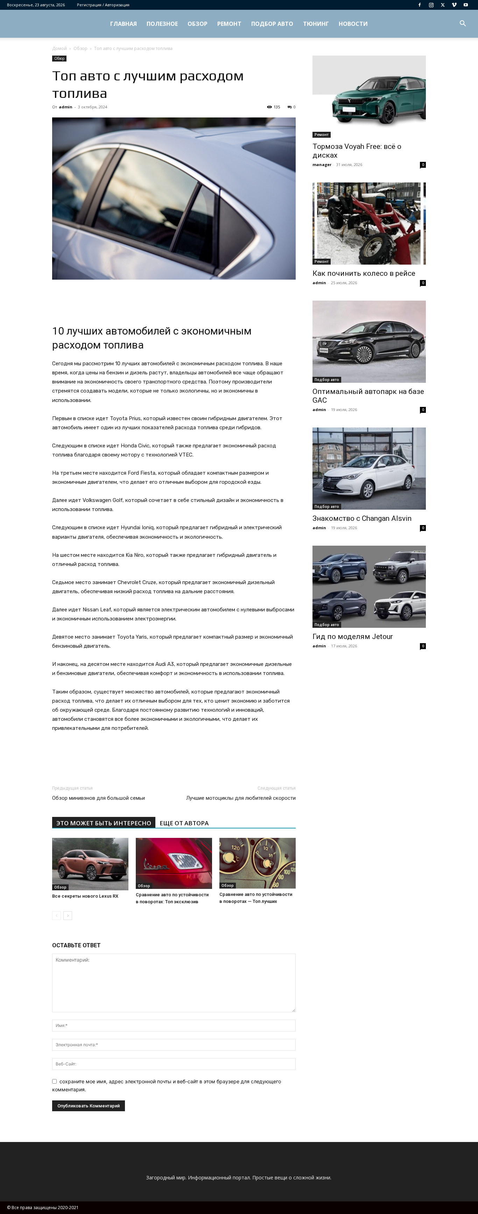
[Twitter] (442, 5)
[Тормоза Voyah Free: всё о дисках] (369, 97)
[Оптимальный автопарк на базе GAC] (369, 342)
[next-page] (67, 915)
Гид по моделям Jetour (352, 636)
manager (321, 164)
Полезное (162, 24)
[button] (462, 24)
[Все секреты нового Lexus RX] (90, 864)
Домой (59, 48)
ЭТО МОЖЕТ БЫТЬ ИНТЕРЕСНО (103, 823)
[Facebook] (419, 5)
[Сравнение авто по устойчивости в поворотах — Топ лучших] (257, 863)
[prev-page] (56, 915)
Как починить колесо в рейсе (363, 273)
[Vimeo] (454, 5)
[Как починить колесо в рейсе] (369, 223)
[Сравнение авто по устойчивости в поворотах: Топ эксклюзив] (174, 863)
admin (65, 106)
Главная (123, 24)
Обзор (198, 24)
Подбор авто (272, 24)
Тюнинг (316, 24)
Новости (353, 24)
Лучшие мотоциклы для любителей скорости (241, 798)
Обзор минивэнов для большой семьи (98, 798)
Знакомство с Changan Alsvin (362, 518)
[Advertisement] (174, 299)
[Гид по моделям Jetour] (369, 587)
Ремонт (229, 24)
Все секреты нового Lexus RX (85, 896)
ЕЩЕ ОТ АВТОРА (184, 823)
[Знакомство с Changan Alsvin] (369, 469)
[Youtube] (466, 5)
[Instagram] (431, 5)
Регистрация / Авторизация (103, 4)
